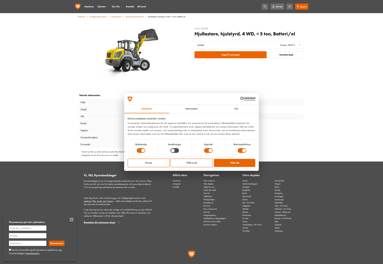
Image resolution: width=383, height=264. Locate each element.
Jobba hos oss (209, 187)
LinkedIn (176, 187)
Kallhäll (245, 209)
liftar (94, 201)
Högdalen (246, 206)
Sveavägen (279, 196)
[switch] (174, 150)
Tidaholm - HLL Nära (283, 209)
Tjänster (102, 6)
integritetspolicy (32, 253)
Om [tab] (236, 109)
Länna (244, 221)
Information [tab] (191, 109)
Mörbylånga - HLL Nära (252, 224)
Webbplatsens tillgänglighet (214, 218)
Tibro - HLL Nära (281, 206)
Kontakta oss (208, 202)
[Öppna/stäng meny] (107, 6)
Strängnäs (279, 193)
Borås (244, 193)
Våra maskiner (209, 180)
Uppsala (278, 224)
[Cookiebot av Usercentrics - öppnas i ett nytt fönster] (242, 99)
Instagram (177, 184)
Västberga (279, 231)
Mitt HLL (206, 212)
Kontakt (130, 6)
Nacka (245, 227)
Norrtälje (246, 231)
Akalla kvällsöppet (249, 184)
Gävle (244, 199)
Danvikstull (246, 196)
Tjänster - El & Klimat (283, 218)
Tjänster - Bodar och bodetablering (283, 213)
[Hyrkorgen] (290, 7)
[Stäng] (71, 219)
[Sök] (265, 7)
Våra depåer (208, 184)
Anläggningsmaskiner (98, 16)
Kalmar (245, 212)
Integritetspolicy (209, 215)
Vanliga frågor (209, 199)
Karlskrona (246, 215)
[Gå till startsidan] (78, 7)
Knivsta (245, 218)
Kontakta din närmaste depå (99, 222)
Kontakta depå (286, 54)
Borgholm (246, 190)
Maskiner (89, 6)
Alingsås (245, 187)
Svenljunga (279, 199)
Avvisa (148, 163)
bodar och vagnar (105, 201)
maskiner (87, 201)
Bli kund (141, 6)
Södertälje (279, 202)
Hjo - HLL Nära (248, 202)
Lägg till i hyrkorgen (230, 54)
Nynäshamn (280, 180)
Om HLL (116, 6)
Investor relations (210, 224)
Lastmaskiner (116, 16)
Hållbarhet (207, 196)
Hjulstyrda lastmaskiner (134, 16)
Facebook (176, 180)
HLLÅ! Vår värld (209, 190)
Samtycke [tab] (147, 109)
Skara (277, 187)
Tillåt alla (234, 163)
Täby (276, 221)
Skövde (278, 190)
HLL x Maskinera (210, 209)
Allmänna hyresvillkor (212, 221)
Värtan (277, 227)
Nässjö (277, 184)
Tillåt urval (191, 163)
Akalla (245, 180)
